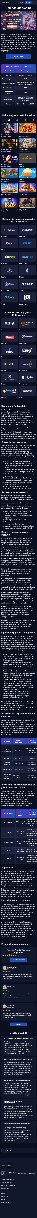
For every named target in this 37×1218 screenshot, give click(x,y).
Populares (4, 120)
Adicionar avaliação (18, 959)
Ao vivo (13, 120)
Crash (22, 120)
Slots (30, 120)
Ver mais (18, 1024)
